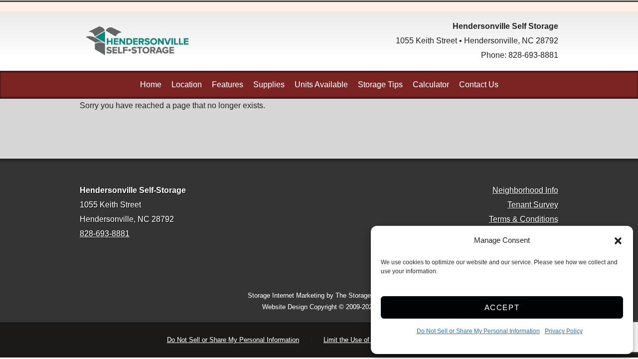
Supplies (269, 84)
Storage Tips (380, 84)
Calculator (431, 84)
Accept (502, 307)
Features (227, 84)
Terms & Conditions (523, 219)
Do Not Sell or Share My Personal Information (478, 331)
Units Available (321, 84)
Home (150, 84)
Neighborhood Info (525, 190)
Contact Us (478, 84)
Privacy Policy (564, 331)
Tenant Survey (532, 204)
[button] (618, 241)
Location (186, 84)
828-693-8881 (533, 55)
